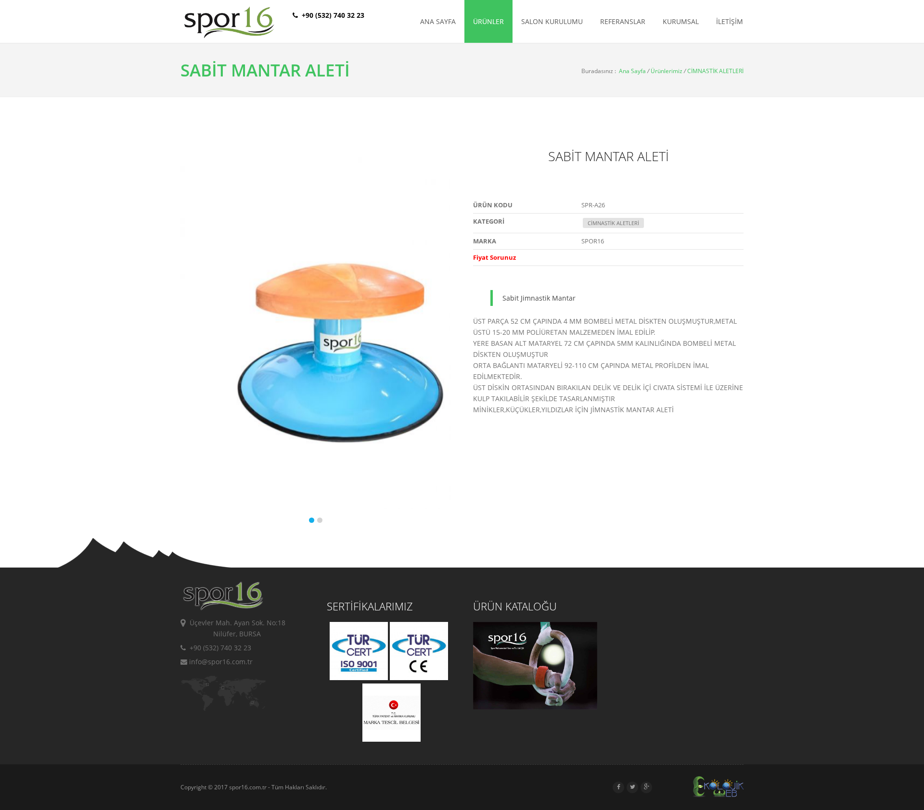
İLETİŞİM (729, 21)
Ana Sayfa (632, 71)
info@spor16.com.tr (220, 661)
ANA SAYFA (438, 21)
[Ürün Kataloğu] (535, 706)
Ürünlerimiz (666, 71)
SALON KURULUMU (552, 21)
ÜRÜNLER (488, 21)
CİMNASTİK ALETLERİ (715, 71)
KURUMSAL (681, 21)
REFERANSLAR (622, 21)
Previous (190, 341)
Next (441, 341)
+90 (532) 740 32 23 (218, 647)
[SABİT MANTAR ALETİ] (255, 329)
